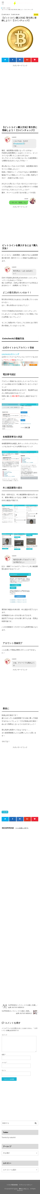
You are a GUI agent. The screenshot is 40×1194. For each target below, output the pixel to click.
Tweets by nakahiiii (9, 1137)
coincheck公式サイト (9, 354)
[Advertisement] (20, 80)
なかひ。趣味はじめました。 (22, 1188)
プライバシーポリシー (26, 1184)
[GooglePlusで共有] (27, 60)
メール (4, 1062)
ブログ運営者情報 (13, 1184)
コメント (4, 1035)
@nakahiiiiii (18, 143)
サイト (4, 1070)
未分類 (5, 812)
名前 (3, 1054)
